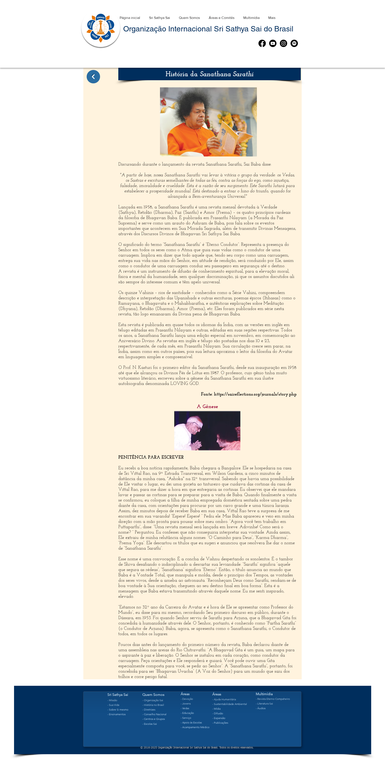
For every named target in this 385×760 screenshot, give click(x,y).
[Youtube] (272, 43)
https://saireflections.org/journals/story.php (255, 394)
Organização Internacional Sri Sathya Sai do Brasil (208, 28)
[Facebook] (262, 43)
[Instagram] (283, 43)
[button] (159, 15)
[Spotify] (294, 43)
